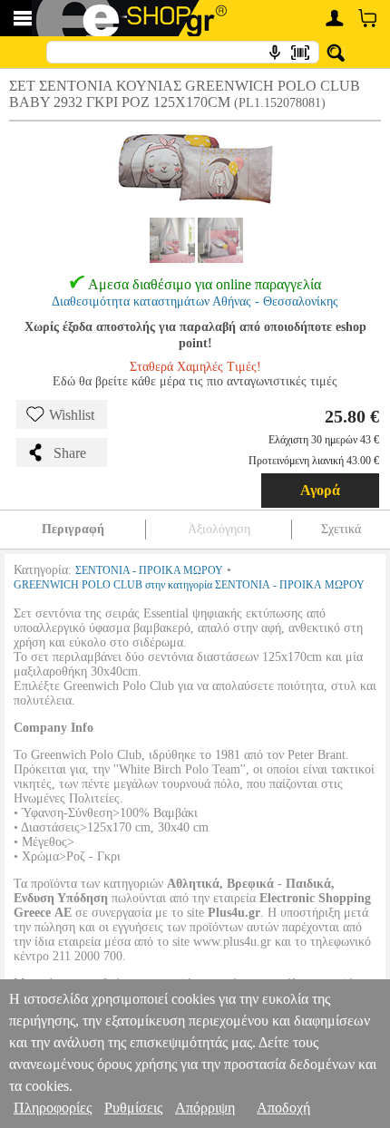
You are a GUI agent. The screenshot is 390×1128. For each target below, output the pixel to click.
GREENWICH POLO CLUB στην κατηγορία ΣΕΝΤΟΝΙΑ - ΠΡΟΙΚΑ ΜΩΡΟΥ (189, 585)
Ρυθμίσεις (133, 1107)
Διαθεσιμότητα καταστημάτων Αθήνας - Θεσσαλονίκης (195, 301)
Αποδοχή (283, 1107)
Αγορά (320, 490)
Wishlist (71, 415)
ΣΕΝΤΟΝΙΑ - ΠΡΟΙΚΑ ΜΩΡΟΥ (149, 570)
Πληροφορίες (53, 1107)
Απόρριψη (205, 1107)
